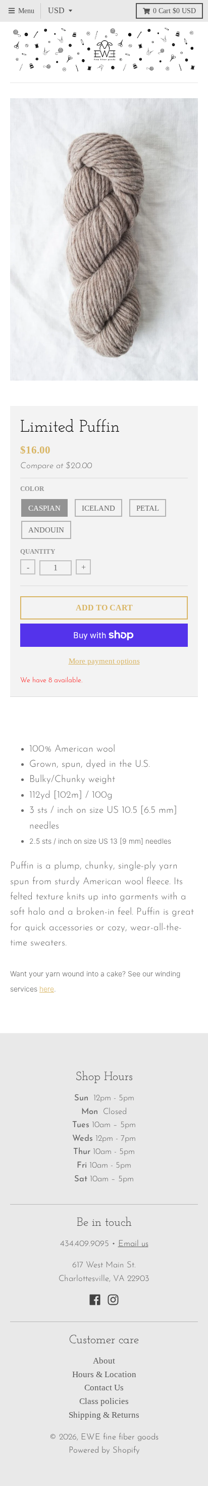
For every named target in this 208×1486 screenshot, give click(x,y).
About (104, 1361)
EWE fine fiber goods (120, 1437)
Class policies (104, 1401)
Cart (174, 11)
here (46, 988)
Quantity (37, 551)
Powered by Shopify (104, 1451)
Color (32, 488)
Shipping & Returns (104, 1415)
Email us (133, 1244)
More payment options (104, 660)
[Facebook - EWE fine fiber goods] (95, 1300)
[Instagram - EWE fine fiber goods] (113, 1300)
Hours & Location (104, 1374)
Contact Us (104, 1387)
